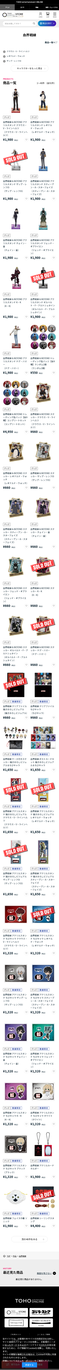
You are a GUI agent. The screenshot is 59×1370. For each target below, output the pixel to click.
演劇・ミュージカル (52, 7)
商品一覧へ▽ (51, 42)
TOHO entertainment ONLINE (29, 2)
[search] (34, 23)
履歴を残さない (44, 1273)
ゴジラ (22, 7)
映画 (37, 7)
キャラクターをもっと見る (29, 68)
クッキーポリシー (25, 1360)
